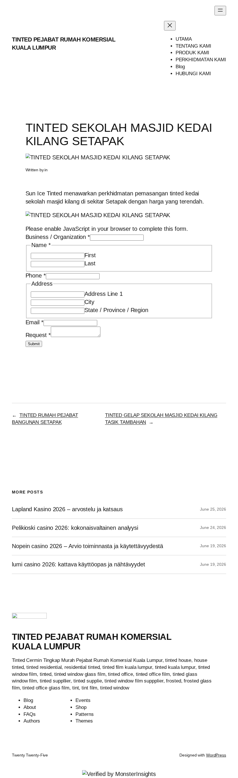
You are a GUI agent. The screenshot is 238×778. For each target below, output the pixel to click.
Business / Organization (58, 237)
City (89, 302)
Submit (34, 344)
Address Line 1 (103, 294)
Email (35, 322)
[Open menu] (220, 10)
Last (89, 263)
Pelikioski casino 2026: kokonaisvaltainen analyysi (75, 528)
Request (38, 335)
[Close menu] (170, 25)
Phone (36, 275)
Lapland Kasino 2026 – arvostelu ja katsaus (67, 509)
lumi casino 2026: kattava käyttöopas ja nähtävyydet (78, 564)
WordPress (216, 755)
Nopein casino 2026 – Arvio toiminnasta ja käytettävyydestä (87, 546)
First (90, 255)
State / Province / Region (116, 310)
